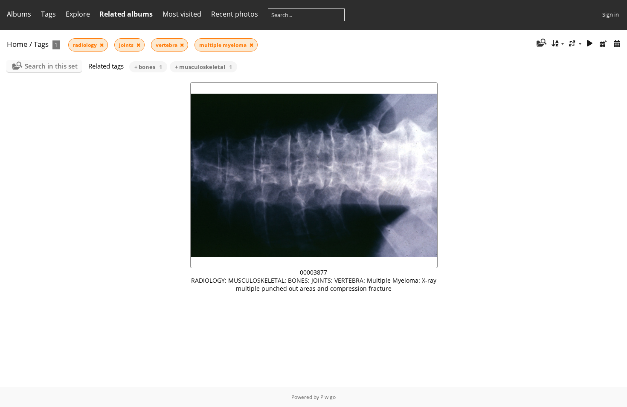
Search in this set (51, 66)
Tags (41, 44)
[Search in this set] (540, 43)
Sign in (610, 14)
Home (17, 44)
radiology (85, 45)
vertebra (167, 45)
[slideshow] (590, 43)
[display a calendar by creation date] (617, 43)
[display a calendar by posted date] (603, 43)
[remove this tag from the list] (101, 45)
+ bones (148, 67)
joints (127, 45)
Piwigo (328, 397)
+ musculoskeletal (203, 67)
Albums (19, 14)
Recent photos (234, 14)
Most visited (182, 14)
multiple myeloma (223, 45)
